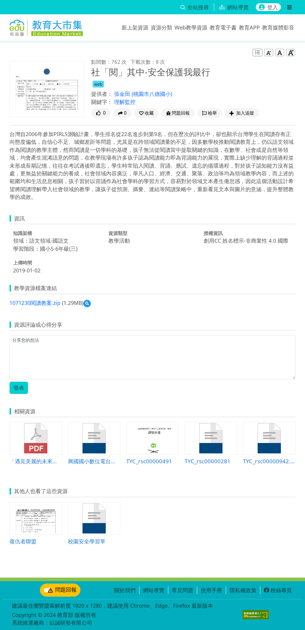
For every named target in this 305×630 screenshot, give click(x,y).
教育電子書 (223, 27)
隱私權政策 (243, 590)
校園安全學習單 (86, 541)
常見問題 (182, 590)
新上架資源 (135, 27)
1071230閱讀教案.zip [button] (35, 302)
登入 (272, 7)
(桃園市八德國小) (152, 93)
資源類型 (117, 233)
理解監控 (125, 101)
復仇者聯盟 (23, 541)
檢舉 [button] (212, 113)
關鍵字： (102, 101)
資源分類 (161, 27)
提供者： (102, 93)
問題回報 (66, 589)
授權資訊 (213, 233)
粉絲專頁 (281, 590)
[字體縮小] (268, 52)
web (98, 84)
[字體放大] (290, 52)
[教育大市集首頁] (46, 26)
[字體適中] (279, 52)
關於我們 (125, 590)
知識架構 (22, 233)
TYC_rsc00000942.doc (269, 461)
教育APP (249, 27)
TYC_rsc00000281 (208, 461)
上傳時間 (22, 262)
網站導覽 (153, 590)
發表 (18, 387)
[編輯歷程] (257, 52)
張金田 (123, 93)
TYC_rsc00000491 (149, 461)
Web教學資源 (191, 27)
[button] (146, 113)
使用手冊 (211, 590)
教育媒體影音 (278, 27)
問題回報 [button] (181, 113)
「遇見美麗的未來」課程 (36, 461)
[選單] (289, 7)
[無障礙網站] (255, 614)
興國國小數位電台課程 (94, 461)
